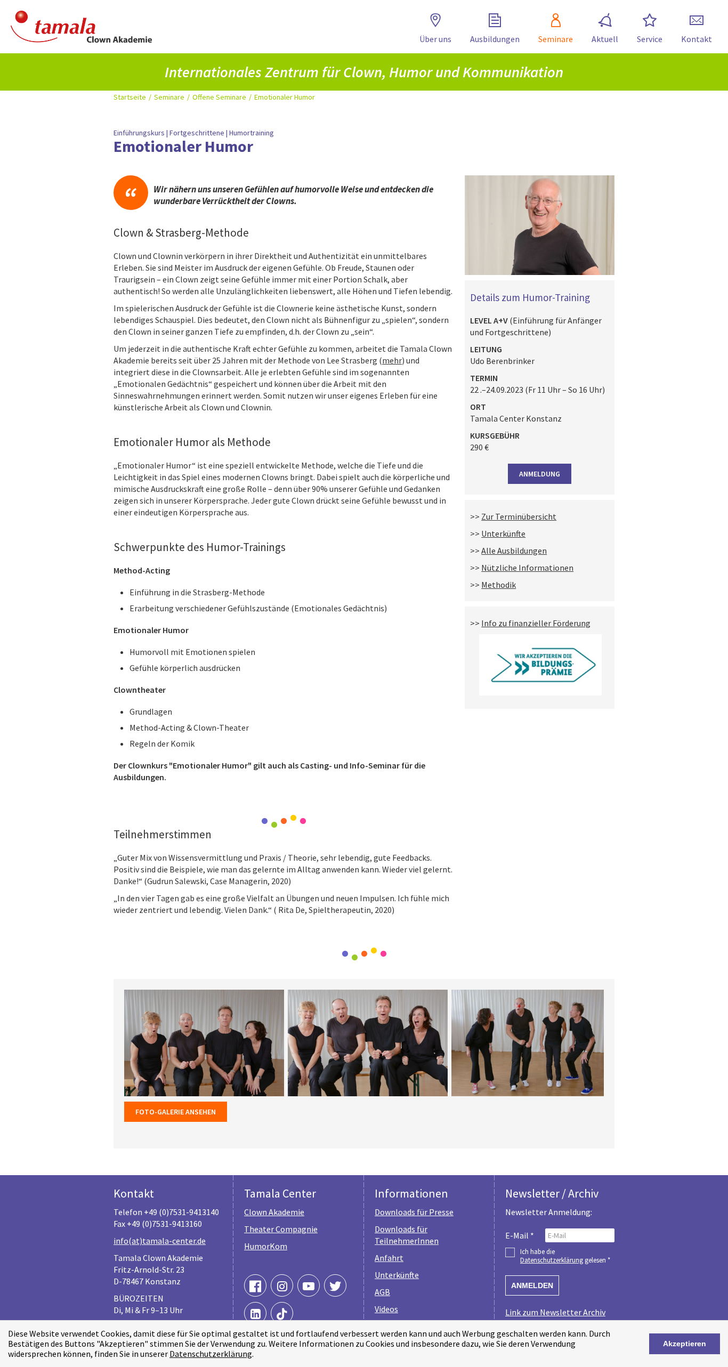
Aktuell (605, 39)
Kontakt (696, 39)
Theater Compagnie (281, 1229)
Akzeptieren (684, 1343)
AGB (382, 1292)
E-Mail (519, 1235)
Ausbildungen (495, 39)
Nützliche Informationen (527, 567)
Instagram (282, 1285)
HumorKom (265, 1246)
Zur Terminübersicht (518, 516)
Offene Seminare (219, 97)
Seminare (555, 39)
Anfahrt (389, 1257)
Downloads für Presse (414, 1212)
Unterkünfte (503, 533)
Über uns (435, 39)
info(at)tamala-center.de (160, 1240)
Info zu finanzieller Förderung (536, 623)
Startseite (130, 97)
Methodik (498, 584)
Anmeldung (539, 474)
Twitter (335, 1285)
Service (649, 39)
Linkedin (255, 1313)
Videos (386, 1309)
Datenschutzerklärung (210, 1353)
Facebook (255, 1285)
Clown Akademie (274, 1212)
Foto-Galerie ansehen (175, 1112)
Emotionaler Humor (284, 97)
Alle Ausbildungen (514, 550)
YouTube (308, 1285)
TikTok (282, 1313)
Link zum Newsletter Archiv (555, 1312)
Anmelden (532, 1285)
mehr (392, 360)
